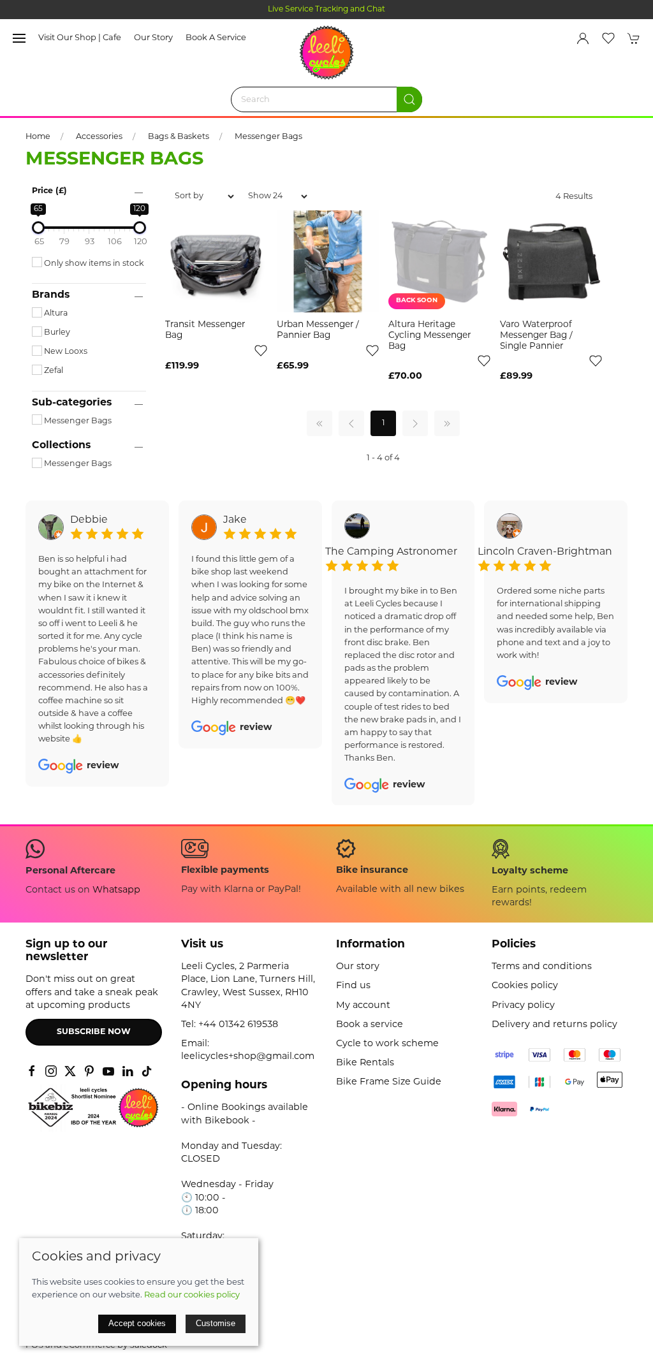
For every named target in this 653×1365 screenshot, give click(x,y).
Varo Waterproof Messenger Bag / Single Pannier (536, 335)
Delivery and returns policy (554, 1025)
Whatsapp (116, 890)
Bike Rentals (365, 1063)
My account (363, 1006)
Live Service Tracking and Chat (326, 9)
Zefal (52, 371)
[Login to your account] (582, 38)
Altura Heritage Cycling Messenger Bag (429, 335)
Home (38, 137)
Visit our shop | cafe (79, 38)
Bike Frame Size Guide (388, 1082)
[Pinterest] (89, 1071)
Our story (153, 38)
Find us (353, 986)
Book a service (216, 38)
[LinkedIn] (127, 1071)
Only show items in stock (93, 264)
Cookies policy (525, 986)
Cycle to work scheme (387, 1044)
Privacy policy (523, 1006)
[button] (19, 38)
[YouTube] (108, 1071)
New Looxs (64, 352)
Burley (56, 333)
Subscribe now (94, 1032)
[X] (70, 1071)
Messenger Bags (268, 137)
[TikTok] (146, 1071)
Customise (215, 1323)
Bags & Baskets (178, 137)
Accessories (99, 137)
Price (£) (49, 191)
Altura (55, 314)
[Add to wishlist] (260, 350)
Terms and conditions (542, 967)
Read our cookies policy (192, 1295)
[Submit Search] (409, 99)
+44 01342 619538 (238, 1025)
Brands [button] (51, 295)
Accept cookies (137, 1323)
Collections (61, 446)
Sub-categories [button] (72, 403)
